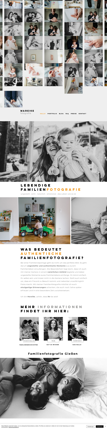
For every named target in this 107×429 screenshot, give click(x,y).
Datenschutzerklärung (14, 427)
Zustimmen (99, 426)
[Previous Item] (4, 220)
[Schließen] (105, 426)
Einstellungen (91, 426)
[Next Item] (103, 220)
